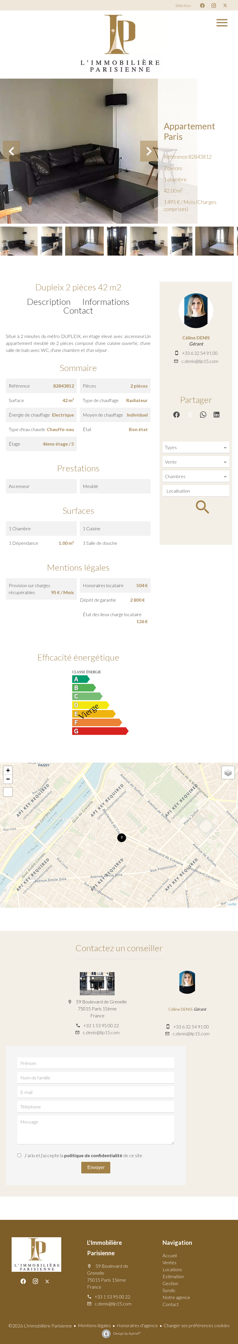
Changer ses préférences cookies (197, 1325)
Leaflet (232, 904)
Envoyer (95, 1167)
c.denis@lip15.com (199, 361)
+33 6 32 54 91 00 (200, 353)
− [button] (8, 779)
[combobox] (196, 447)
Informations (105, 301)
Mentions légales (94, 1325)
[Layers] (228, 772)
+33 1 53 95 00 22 (101, 1025)
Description (49, 301)
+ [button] (8, 770)
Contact (78, 310)
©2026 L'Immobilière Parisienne (40, 1325)
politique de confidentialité (93, 1155)
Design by (127, 1333)
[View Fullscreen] (7, 792)
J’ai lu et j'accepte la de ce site (83, 1155)
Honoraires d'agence (137, 1325)
